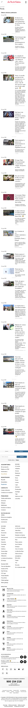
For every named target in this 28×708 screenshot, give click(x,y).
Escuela (17, 565)
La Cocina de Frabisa (20, 537)
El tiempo (3, 560)
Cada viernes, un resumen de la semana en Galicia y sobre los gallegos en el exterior (16, 622)
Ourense (17, 487)
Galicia (3, 530)
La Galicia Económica (6, 558)
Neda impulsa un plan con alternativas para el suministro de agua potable (20, 386)
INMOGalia (4, 505)
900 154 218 (14, 681)
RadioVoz (3, 691)
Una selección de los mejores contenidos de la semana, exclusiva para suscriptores (16, 600)
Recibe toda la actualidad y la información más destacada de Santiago (15, 638)
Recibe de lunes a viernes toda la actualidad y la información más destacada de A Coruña (15, 627)
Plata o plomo (18, 542)
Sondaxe (8, 691)
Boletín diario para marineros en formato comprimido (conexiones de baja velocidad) (16, 616)
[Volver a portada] (14, 2)
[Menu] (2, 2)
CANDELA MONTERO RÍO (20, 105)
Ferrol (16, 480)
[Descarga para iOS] (21, 657)
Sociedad (3, 544)
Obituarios (3, 556)
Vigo (16, 494)
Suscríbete (4, 474)
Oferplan (3, 503)
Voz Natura (17, 691)
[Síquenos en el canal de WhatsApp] (3, 673)
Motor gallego (4, 582)
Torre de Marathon (5, 566)
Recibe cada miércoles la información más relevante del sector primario (16, 611)
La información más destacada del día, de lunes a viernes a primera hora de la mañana (15, 589)
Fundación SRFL (16, 690)
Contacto (3, 510)
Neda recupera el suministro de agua (20, 255)
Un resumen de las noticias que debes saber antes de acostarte (16, 595)
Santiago (17, 491)
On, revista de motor (20, 567)
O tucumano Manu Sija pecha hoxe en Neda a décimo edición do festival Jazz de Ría (20, 198)
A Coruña (17, 466)
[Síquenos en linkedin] (15, 669)
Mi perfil (3, 479)
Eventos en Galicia (6, 507)
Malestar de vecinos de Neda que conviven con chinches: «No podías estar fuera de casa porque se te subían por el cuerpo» (20, 331)
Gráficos (3, 549)
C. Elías (16, 153)
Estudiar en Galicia (20, 535)
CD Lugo (3, 573)
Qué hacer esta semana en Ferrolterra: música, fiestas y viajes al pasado (20, 115)
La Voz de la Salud (20, 528)
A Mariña (17, 468)
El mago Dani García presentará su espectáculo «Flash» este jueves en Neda (20, 163)
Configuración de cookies (19, 706)
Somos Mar (4, 553)
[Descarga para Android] (25, 657)
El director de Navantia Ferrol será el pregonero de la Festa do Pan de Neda (20, 21)
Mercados (17, 558)
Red (16, 539)
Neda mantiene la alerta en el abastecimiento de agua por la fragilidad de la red (20, 143)
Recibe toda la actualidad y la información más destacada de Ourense (15, 649)
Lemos (17, 482)
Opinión (3, 539)
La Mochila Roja (19, 551)
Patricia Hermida (18, 247)
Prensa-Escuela (23, 691)
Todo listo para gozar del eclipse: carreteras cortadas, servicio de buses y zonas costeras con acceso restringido (20, 362)
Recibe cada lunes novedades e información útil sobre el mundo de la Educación (16, 606)
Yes (16, 562)
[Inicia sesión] (25, 2)
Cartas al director (5, 490)
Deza (16, 477)
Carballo (17, 475)
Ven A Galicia (18, 544)
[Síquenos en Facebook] (3, 669)
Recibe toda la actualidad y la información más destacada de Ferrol (15, 632)
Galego (17, 460)
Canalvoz (12, 691)
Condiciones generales (8, 706)
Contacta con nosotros (6, 492)
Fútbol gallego (4, 580)
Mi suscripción (4, 467)
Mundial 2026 (4, 564)
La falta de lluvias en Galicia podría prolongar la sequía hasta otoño (20, 213)
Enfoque (17, 546)
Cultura (3, 546)
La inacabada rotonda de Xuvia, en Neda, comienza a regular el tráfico (20, 432)
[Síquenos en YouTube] (19, 669)
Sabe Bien (18, 530)
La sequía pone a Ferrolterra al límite (20, 306)
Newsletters (4, 482)
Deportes (3, 542)
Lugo (16, 484)
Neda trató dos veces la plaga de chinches (19, 270)
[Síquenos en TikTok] (23, 669)
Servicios (3, 500)
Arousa (17, 471)
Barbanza (17, 473)
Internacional (4, 537)
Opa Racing (4, 571)
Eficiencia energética (6, 517)
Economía (3, 532)
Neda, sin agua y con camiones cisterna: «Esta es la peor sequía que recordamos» (20, 284)
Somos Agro (4, 551)
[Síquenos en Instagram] (11, 669)
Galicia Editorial (15, 692)
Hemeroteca (4, 471)
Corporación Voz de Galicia (7, 690)
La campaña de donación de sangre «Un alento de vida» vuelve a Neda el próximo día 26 (20, 60)
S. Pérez (17, 224)
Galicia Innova (18, 553)
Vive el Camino (19, 549)
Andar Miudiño (5, 575)
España (3, 535)
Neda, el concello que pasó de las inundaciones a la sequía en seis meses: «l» (20, 82)
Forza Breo (4, 578)
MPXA (11, 692)
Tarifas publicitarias (6, 498)
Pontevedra (18, 489)
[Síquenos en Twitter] (7, 669)
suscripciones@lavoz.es (14, 685)
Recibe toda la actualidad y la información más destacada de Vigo (15, 644)
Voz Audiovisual (23, 690)
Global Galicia (18, 532)
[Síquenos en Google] (7, 673)
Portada (3, 528)
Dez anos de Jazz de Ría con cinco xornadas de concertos (19, 178)
